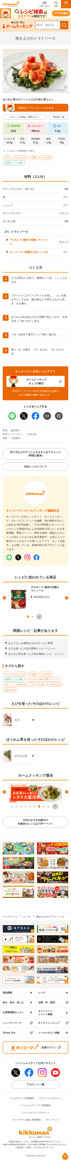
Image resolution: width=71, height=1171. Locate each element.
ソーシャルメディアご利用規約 (35, 1105)
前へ (4, 598)
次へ (66, 598)
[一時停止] (39, 616)
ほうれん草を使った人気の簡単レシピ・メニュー (36, 653)
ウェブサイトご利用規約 (22, 1098)
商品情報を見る (42, 597)
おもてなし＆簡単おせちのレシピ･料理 (30, 643)
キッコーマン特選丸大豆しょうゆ (28, 252)
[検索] (64, 25)
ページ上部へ (65, 1156)
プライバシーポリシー (50, 1098)
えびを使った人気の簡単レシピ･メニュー (31, 648)
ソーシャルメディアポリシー (35, 1112)
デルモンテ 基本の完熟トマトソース (28, 241)
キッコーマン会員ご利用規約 (26, 1119)
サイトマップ (52, 1119)
